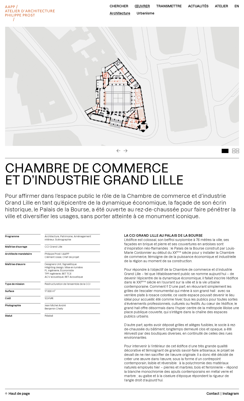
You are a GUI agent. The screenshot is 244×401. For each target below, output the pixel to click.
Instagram (231, 393)
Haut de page (19, 393)
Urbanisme (145, 13)
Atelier (221, 6)
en (237, 6)
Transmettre (169, 6)
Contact (212, 393)
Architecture (120, 13)
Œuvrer (142, 6)
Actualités (198, 6)
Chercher (119, 6)
